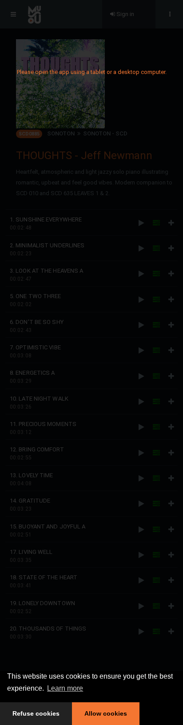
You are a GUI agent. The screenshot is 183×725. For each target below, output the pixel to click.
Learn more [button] (65, 688)
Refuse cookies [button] (36, 713)
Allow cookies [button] (105, 713)
